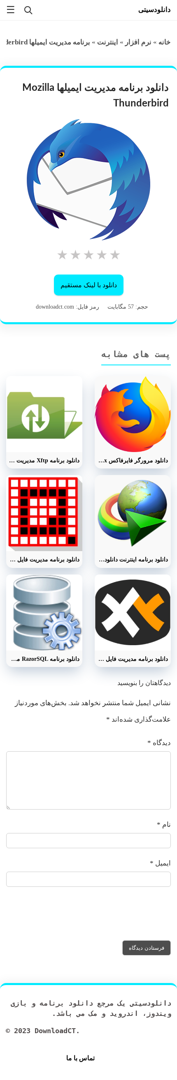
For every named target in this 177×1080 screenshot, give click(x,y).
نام (164, 824)
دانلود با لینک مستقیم (89, 285)
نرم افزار (138, 42)
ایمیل (160, 863)
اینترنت (107, 42)
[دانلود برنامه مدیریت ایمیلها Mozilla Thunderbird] (88, 180)
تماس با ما (80, 1058)
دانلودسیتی (154, 10)
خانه (164, 42)
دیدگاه (159, 743)
